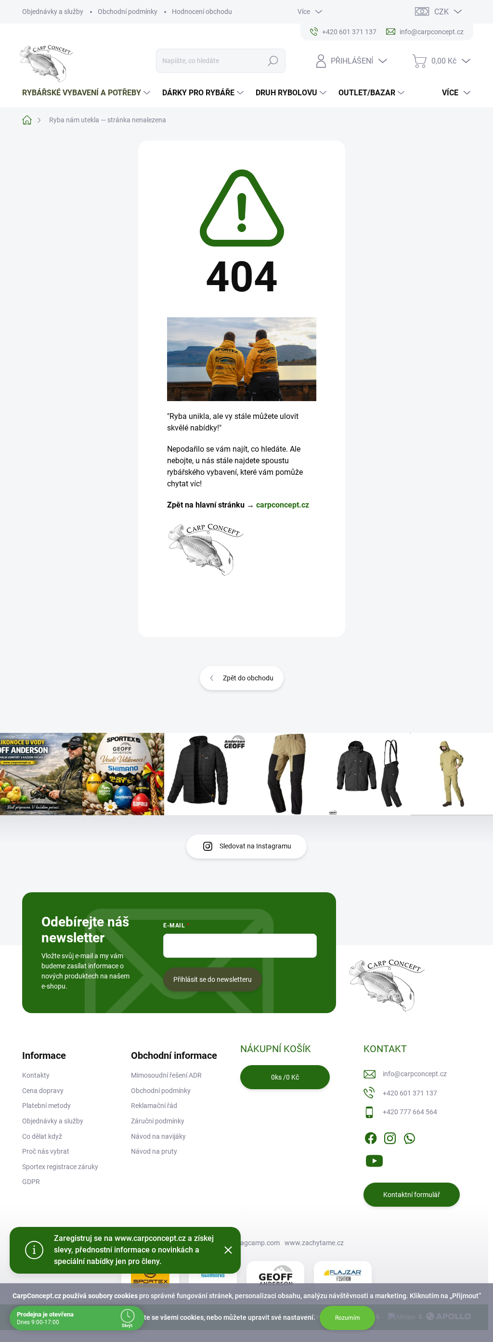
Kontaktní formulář (411, 1195)
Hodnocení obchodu (202, 11)
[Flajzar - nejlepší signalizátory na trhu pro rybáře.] (343, 1276)
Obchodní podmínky (127, 11)
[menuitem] (87, 92)
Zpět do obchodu (248, 678)
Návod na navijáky (158, 1136)
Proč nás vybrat (45, 1151)
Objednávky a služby (52, 11)
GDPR (31, 1182)
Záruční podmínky (157, 1121)
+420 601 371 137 (410, 1093)
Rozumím (347, 1318)
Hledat (273, 61)
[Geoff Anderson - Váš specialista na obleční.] (275, 1276)
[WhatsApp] (409, 1136)
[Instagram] (390, 1136)
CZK (441, 11)
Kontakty (36, 1075)
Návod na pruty (154, 1151)
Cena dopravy (43, 1090)
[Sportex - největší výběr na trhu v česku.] (150, 1275)
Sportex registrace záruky (60, 1167)
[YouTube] (374, 1159)
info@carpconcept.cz (415, 1074)
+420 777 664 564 (410, 1112)
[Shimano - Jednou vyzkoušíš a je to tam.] (212, 1275)
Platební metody (46, 1105)
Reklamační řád (154, 1105)
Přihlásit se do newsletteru (212, 979)
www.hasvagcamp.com (244, 1243)
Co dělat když (42, 1136)
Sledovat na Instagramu (255, 846)
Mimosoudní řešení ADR (166, 1075)
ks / (285, 1077)
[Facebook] (370, 1136)
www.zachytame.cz (314, 1243)
